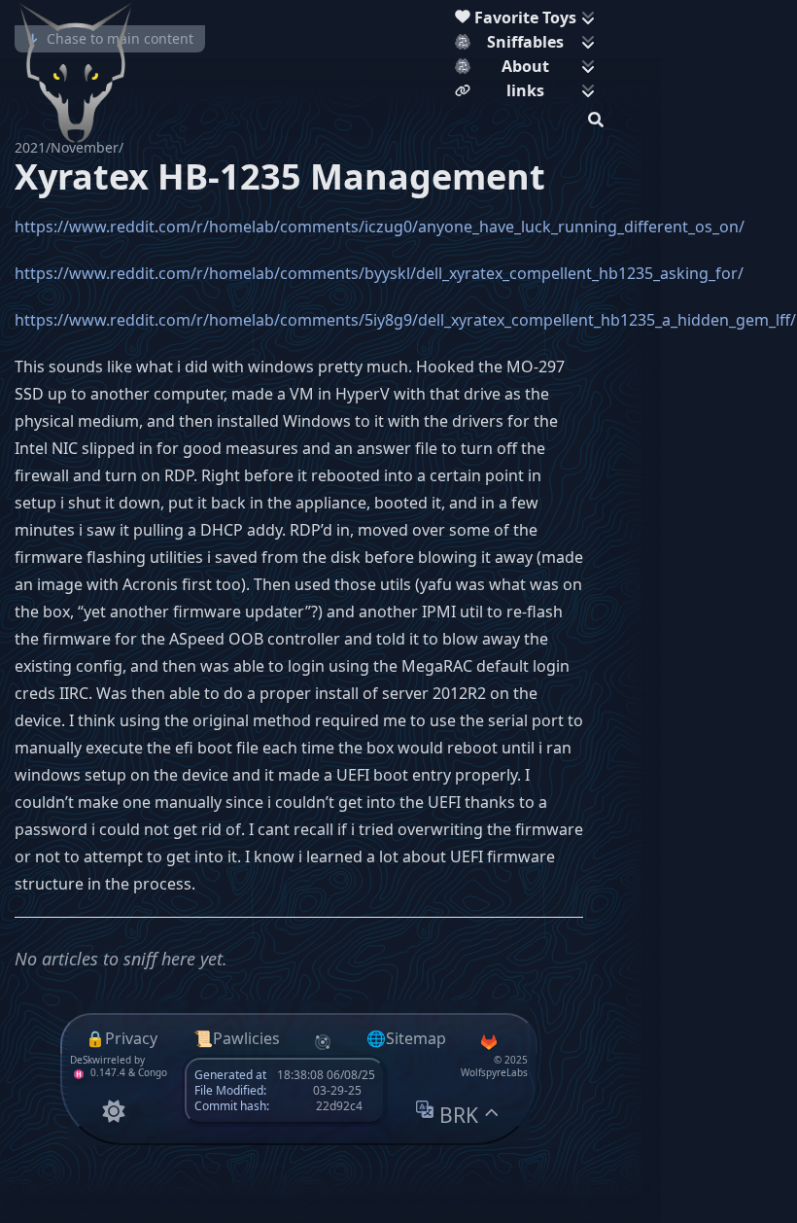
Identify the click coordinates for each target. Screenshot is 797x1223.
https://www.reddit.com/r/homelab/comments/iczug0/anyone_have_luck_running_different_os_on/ (380, 226)
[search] (595, 116)
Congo (152, 1072)
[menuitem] (529, 20)
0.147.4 (106, 1072)
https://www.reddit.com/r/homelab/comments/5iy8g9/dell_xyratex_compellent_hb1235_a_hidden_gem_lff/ (405, 320)
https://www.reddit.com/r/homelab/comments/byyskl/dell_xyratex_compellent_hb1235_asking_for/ (379, 273)
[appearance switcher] (113, 1111)
